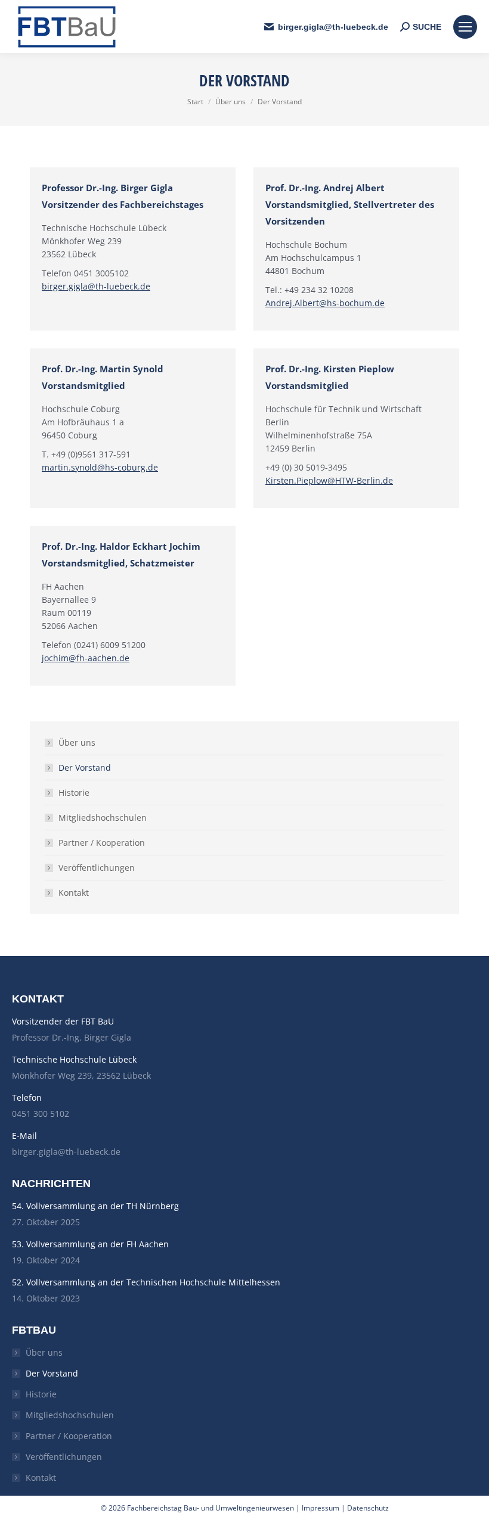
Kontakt (73, 892)
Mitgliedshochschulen (102, 817)
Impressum (320, 1508)
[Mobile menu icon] (465, 27)
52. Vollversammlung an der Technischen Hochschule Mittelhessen (146, 1282)
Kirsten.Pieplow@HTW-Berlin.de (329, 480)
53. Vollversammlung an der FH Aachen (90, 1244)
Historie (73, 792)
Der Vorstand (84, 767)
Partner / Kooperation (101, 842)
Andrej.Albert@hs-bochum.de (325, 303)
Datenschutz (368, 1508)
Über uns (76, 742)
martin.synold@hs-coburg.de (100, 467)
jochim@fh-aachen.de (85, 658)
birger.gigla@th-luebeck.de (96, 286)
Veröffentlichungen (96, 867)
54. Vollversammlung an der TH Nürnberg (95, 1206)
